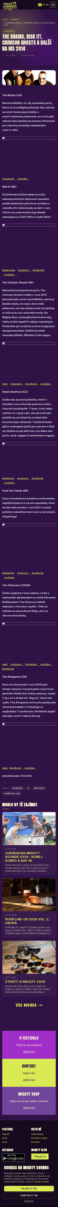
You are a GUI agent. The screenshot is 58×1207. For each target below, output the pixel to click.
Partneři (5, 1134)
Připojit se (40, 1156)
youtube (22, 178)
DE (47, 5)
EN (44, 5)
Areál (4, 1138)
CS (40, 5)
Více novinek (26, 1005)
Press (4, 1142)
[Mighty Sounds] (9, 6)
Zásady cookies (41, 1181)
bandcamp (9, 270)
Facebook (18, 788)
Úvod (5, 19)
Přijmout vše (29, 1188)
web (5, 383)
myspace (24, 270)
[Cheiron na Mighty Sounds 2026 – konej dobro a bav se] (29, 828)
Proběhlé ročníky (39, 1138)
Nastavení (29, 1201)
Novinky (15, 19)
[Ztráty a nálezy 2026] (29, 957)
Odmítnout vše (29, 1195)
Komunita (35, 1142)
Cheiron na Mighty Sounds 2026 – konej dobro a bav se (24, 856)
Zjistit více (29, 1051)
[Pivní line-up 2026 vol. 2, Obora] (29, 894)
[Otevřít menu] (53, 5)
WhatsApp (39, 788)
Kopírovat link (12, 793)
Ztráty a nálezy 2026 (25, 981)
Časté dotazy (37, 1134)
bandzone (8, 478)
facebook (9, 178)
